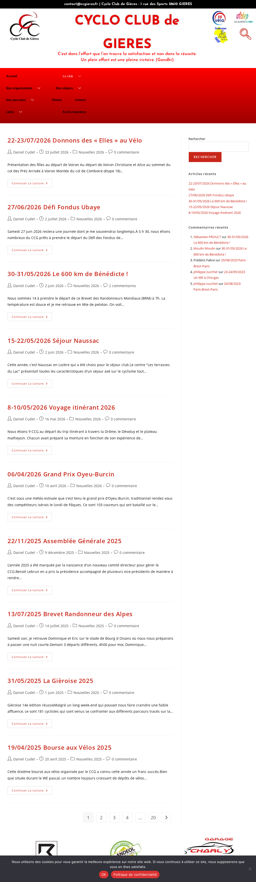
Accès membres (74, 112)
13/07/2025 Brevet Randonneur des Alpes (70, 614)
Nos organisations (19, 88)
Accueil (11, 76)
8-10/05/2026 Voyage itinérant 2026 (61, 407)
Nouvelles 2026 (91, 152)
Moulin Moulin (204, 248)
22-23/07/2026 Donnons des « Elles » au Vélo (75, 140)
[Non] (249, 868)
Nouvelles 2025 (97, 552)
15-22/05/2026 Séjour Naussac (53, 340)
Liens (10, 112)
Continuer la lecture (32, 182)
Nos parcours (16, 100)
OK (104, 874)
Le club (68, 76)
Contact (80, 100)
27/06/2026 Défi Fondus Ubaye (54, 207)
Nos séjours (64, 88)
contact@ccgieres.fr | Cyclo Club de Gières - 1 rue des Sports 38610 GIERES (128, 4)
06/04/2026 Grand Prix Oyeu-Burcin (61, 474)
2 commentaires (122, 285)
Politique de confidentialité (135, 874)
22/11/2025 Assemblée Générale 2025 (65, 541)
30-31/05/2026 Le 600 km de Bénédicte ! (68, 274)
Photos (57, 100)
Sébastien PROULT (207, 237)
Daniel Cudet (24, 152)
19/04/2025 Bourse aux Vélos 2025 (60, 747)
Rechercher (196, 139)
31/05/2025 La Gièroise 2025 (50, 680)
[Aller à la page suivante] (166, 817)
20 (153, 817)
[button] (245, 33)
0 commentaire (126, 152)
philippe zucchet (206, 272)
